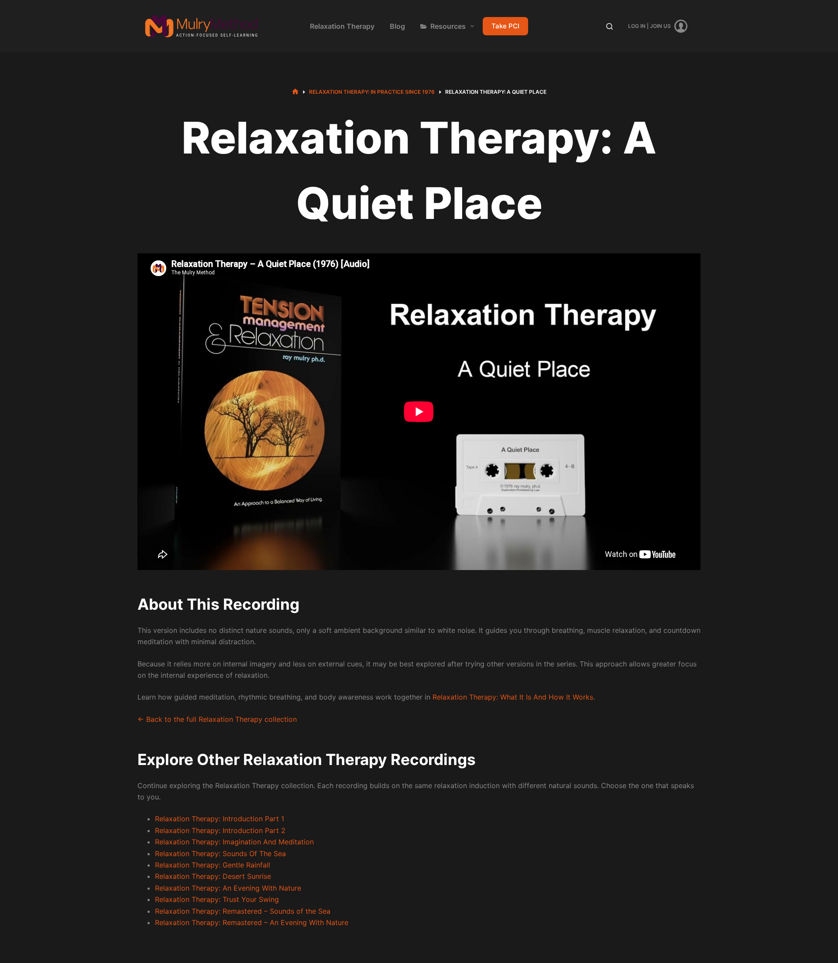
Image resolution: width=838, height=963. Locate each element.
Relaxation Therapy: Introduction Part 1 (219, 818)
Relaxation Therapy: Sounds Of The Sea (220, 853)
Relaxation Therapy (342, 26)
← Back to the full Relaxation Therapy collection (217, 719)
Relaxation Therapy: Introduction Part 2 (220, 830)
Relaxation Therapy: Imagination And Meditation (234, 841)
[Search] (609, 26)
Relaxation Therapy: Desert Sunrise (213, 876)
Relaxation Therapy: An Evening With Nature (228, 888)
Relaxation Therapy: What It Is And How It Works (513, 697)
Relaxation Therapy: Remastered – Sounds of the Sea (242, 911)
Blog (397, 26)
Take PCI (505, 26)
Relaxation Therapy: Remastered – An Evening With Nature (251, 922)
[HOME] (295, 92)
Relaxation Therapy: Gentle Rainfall (212, 865)
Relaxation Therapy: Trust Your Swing (217, 899)
